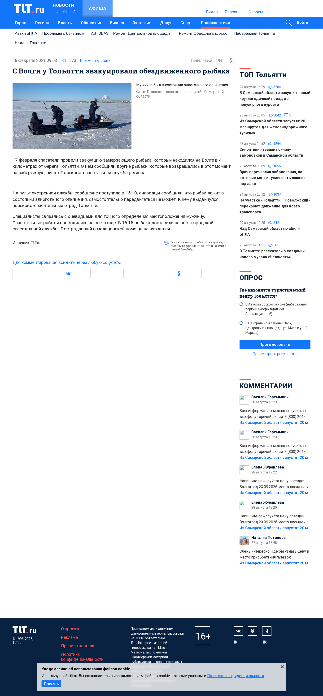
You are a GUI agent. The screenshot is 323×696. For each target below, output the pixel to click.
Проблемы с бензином (63, 33)
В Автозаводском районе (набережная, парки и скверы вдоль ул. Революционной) (276, 309)
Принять (51, 684)
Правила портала (77, 645)
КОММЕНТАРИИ (266, 386)
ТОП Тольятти (263, 75)
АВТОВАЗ (100, 33)
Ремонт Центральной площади (141, 33)
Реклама (69, 637)
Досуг (166, 22)
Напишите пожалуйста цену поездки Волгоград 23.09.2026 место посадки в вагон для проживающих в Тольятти (274, 484)
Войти (302, 22)
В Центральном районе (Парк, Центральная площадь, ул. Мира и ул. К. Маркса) (276, 328)
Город (20, 22)
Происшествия (215, 22)
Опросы (256, 11)
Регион (42, 22)
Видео (212, 11)
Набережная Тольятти (254, 33)
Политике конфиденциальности (235, 676)
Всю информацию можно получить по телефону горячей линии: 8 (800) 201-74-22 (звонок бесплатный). (273, 414)
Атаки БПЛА (26, 33)
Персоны (233, 11)
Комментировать (95, 60)
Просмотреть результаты (275, 354)
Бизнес (117, 22)
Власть (65, 22)
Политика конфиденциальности (82, 657)
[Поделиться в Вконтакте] (217, 60)
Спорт (186, 22)
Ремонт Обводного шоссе (203, 33)
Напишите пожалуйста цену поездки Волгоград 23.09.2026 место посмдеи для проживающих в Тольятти (273, 519)
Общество (91, 22)
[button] (68, 273)
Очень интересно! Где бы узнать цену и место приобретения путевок (274, 554)
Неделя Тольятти (30, 42)
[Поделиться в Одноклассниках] (229, 60)
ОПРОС (251, 278)
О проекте (70, 628)
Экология (142, 22)
